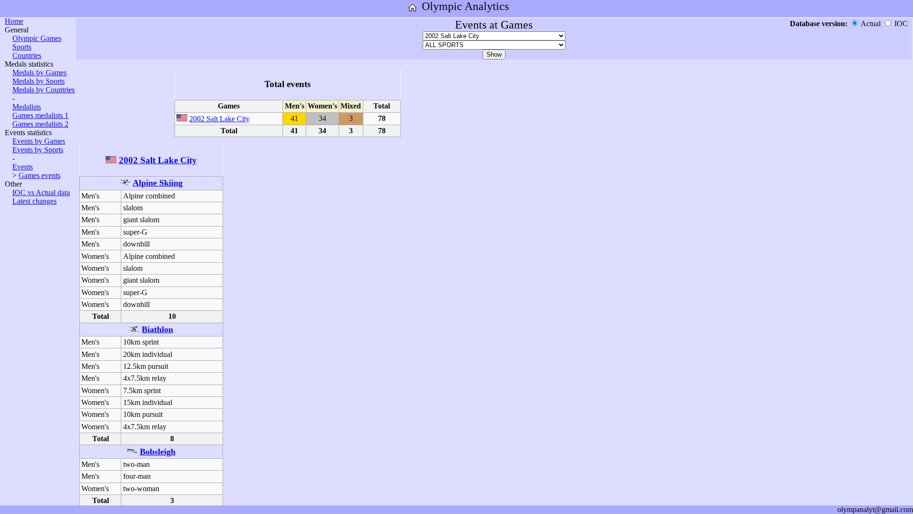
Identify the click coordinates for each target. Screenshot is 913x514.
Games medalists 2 (40, 124)
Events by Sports (37, 150)
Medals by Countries (43, 90)
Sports (21, 47)
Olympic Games (36, 38)
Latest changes (34, 201)
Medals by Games (39, 73)
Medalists (26, 107)
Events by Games (38, 141)
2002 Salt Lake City (219, 119)
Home (14, 21)
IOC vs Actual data (41, 192)
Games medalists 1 (40, 115)
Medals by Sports (38, 81)
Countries (26, 55)
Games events (39, 175)
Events (22, 167)
